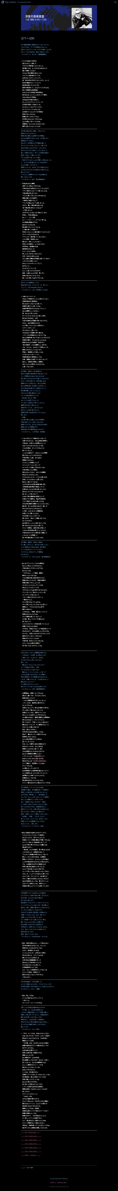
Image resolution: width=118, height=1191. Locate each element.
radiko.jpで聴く (62, 1182)
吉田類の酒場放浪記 (39, 761)
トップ (23, 1167)
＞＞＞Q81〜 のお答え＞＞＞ (30, 1155)
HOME (52, 1182)
